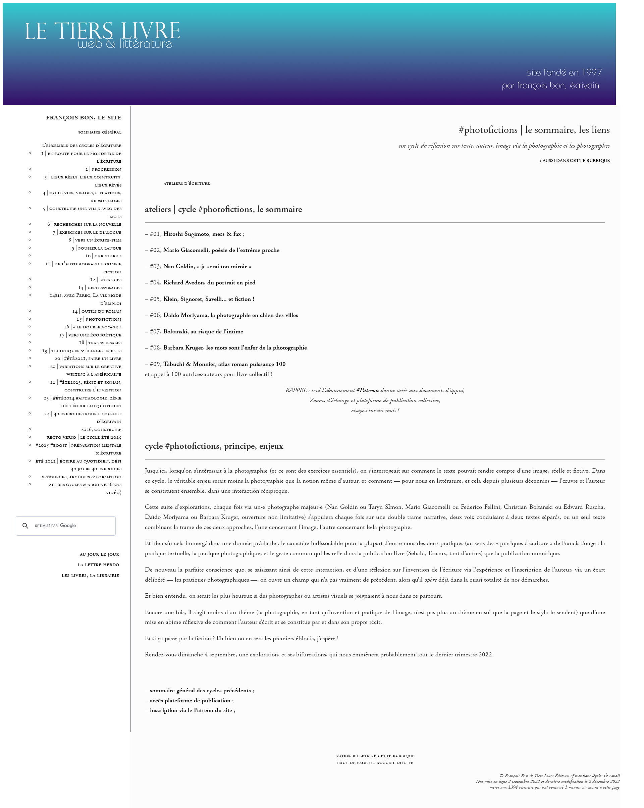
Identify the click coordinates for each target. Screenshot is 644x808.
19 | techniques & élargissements (81, 350)
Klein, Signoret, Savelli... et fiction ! (208, 299)
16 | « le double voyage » (92, 326)
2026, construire (101, 429)
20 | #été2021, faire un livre (88, 358)
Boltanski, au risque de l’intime (203, 332)
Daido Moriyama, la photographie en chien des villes (230, 315)
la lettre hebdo (98, 564)
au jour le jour (99, 554)
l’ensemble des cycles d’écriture (81, 145)
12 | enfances (105, 279)
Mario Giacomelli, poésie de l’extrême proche (221, 250)
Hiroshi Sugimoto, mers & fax (202, 234)
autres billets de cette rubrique (375, 755)
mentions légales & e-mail (597, 776)
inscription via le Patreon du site (191, 710)
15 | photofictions (98, 319)
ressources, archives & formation (80, 476)
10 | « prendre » (103, 255)
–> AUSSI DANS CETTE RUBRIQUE (573, 161)
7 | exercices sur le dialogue (87, 232)
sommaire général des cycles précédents (200, 691)
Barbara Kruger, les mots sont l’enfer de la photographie (235, 348)
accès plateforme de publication (190, 701)
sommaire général (99, 132)
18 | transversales (100, 342)
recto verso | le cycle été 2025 (84, 437)
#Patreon (367, 390)
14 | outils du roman (96, 311)
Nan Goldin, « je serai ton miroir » (207, 267)
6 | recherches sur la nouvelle (84, 224)
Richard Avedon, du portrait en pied (209, 283)
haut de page (352, 762)
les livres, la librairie (90, 575)
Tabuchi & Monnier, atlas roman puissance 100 (224, 364)
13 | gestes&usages (99, 287)
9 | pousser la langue (96, 248)
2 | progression (103, 169)
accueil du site (395, 762)
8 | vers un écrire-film (94, 240)
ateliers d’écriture (187, 183)
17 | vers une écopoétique (90, 334)
